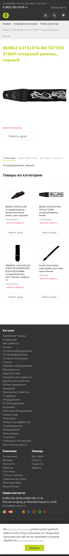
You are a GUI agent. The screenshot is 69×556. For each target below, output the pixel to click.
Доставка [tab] (45, 158)
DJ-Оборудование (13, 403)
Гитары (7, 347)
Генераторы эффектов (16, 422)
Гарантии (37, 463)
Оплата (20, 3)
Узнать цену (18, 136)
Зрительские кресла (15, 444)
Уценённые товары (14, 335)
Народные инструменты (17, 377)
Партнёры (9, 471)
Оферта (36, 467)
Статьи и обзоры (13, 475)
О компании (9, 3)
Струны (7, 362)
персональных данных (30, 540)
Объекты (8, 467)
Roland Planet (11, 486)
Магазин (8, 460)
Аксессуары (9, 418)
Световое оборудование (17, 410)
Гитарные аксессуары (15, 358)
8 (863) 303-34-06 (14, 7)
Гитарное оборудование (17, 350)
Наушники (9, 407)
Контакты (42, 3)
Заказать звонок (58, 7)
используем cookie (19, 529)
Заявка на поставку (14, 478)
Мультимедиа (11, 433)
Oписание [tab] (9, 158)
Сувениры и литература (17, 440)
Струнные (9, 437)
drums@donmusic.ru (14, 505)
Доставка (30, 3)
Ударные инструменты (16, 392)
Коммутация (10, 414)
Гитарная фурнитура (15, 354)
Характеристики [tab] (27, 158)
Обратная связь (12, 482)
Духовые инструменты (16, 380)
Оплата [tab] (58, 158)
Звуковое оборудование (17, 365)
